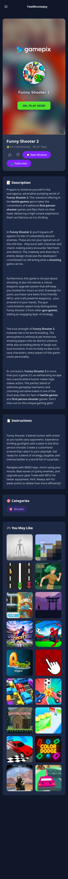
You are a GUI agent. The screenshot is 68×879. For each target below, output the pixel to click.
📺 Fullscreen (19, 163)
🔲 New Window (36, 155)
